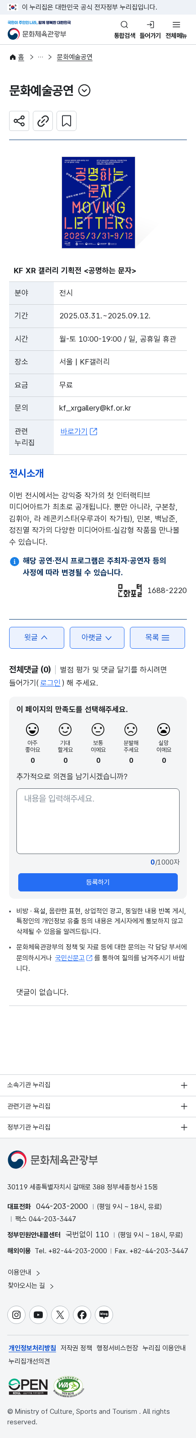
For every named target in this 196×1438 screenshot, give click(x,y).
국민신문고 (70, 958)
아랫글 (92, 637)
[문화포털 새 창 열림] (130, 590)
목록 (152, 637)
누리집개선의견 (29, 1361)
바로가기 (74, 431)
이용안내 (20, 1272)
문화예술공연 (75, 57)
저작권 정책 (76, 1348)
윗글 (31, 637)
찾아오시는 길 (27, 1286)
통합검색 (124, 35)
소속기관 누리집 (29, 1085)
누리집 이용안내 (164, 1348)
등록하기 (98, 882)
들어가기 (150, 35)
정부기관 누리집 (29, 1127)
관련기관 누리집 (29, 1106)
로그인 (50, 683)
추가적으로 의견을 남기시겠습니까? (72, 776)
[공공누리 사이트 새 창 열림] (28, 1386)
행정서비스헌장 (117, 1348)
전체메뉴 (176, 35)
